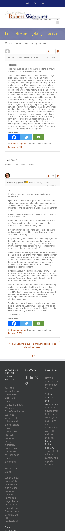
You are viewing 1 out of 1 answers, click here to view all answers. (32, 346)
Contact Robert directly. (49, 444)
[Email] (38, 137)
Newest (23, 165)
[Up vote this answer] (48, 176)
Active (8, 165)
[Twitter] (26, 137)
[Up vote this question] (48, 51)
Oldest (31, 165)
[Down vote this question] (58, 51)
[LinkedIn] (31, 377)
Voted (15, 165)
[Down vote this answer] (58, 176)
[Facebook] (14, 137)
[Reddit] (26, 383)
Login (33, 355)
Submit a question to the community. (51, 399)
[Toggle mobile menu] (58, 22)
